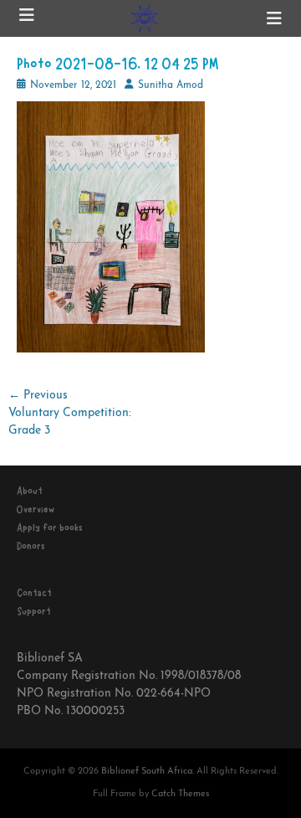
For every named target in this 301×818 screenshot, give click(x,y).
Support (34, 611)
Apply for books (50, 527)
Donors (31, 546)
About (30, 491)
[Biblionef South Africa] (144, 18)
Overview (35, 509)
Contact (34, 593)
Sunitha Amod (170, 85)
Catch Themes (180, 794)
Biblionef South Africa (146, 771)
